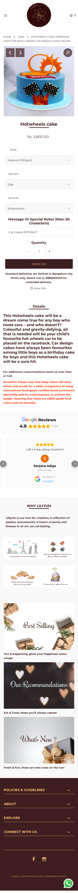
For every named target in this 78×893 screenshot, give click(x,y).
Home (7, 36)
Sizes (13, 149)
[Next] (20, 52)
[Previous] (10, 52)
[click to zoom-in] (67, 52)
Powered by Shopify (56, 875)
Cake (20, 36)
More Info (39, 288)
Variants (13, 197)
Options (13, 173)
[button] (3, 463)
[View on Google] (39, 459)
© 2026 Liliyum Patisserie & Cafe (27, 875)
